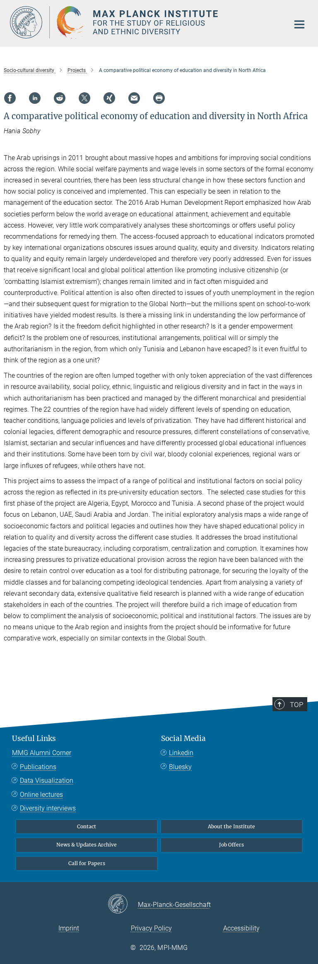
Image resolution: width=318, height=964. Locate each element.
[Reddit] (59, 98)
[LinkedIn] (35, 98)
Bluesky (180, 767)
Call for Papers (86, 863)
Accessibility (241, 928)
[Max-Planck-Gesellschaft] (123, 904)
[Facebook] (10, 98)
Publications (38, 767)
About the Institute (231, 826)
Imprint (68, 928)
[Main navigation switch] (299, 24)
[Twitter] (84, 98)
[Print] (159, 98)
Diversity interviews (48, 808)
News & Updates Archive (86, 845)
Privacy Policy (151, 928)
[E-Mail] (134, 98)
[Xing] (109, 98)
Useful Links (34, 738)
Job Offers (231, 845)
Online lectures (41, 795)
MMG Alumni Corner (41, 753)
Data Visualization (46, 780)
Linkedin (181, 753)
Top (296, 704)
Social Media (183, 738)
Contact (86, 826)
